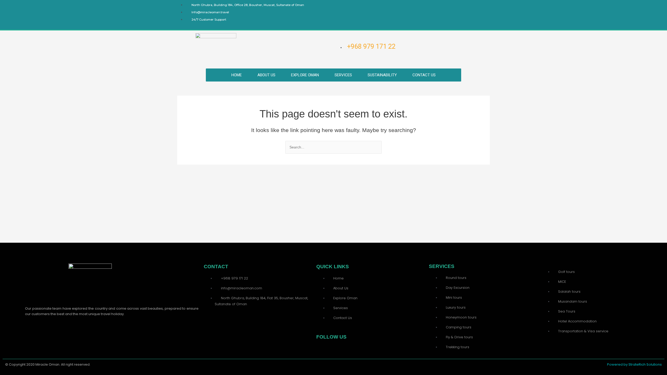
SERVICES (343, 75)
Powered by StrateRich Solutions (634, 364)
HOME (236, 75)
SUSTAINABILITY (382, 75)
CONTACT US (424, 75)
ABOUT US (266, 75)
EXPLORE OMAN (305, 75)
